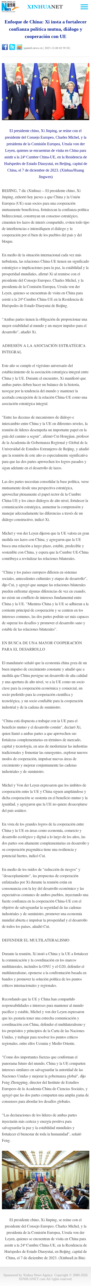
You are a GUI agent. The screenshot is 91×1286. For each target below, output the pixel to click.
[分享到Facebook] (5, 47)
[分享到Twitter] (12, 47)
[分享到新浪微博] (20, 47)
